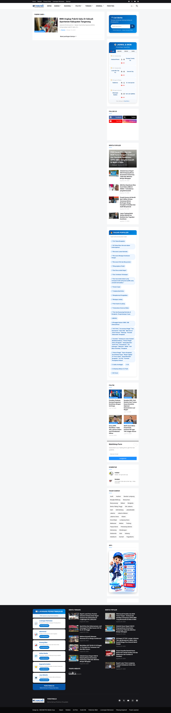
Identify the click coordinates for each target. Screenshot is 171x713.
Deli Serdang (119, 510)
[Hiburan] (130, 129)
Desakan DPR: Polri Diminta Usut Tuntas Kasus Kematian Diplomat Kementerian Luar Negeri (130, 405)
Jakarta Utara (114, 516)
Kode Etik (83, 710)
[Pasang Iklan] (129, 573)
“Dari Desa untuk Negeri (119, 270)
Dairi (111, 510)
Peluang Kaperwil (121, 710)
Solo (120, 533)
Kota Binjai (113, 520)
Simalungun (123, 530)
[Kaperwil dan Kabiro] (129, 579)
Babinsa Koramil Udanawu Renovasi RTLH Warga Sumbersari (90, 637)
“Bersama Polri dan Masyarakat (122, 262)
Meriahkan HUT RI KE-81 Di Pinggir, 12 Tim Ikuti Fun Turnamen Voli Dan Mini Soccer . (91, 647)
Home (34, 1)
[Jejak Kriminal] (116, 136)
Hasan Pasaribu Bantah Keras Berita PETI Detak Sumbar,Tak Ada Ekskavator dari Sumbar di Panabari (127, 653)
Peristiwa (110, 6)
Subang (127, 533)
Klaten (124, 516)
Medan (121, 523)
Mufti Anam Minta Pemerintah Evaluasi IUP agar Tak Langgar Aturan (130, 428)
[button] (132, 6)
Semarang (113, 530)
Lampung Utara (124, 520)
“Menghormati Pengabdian (120, 295)
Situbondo (113, 533)
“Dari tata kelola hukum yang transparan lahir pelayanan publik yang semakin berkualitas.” (122, 280)
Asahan (118, 496)
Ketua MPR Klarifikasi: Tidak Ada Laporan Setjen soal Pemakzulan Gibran (115, 429)
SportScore (126, 101)
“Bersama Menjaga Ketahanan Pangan (121, 256)
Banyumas (126, 500)
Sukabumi (113, 537)
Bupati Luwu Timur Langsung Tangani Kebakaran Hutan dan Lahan (125, 665)
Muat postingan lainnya (67, 36)
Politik (78, 6)
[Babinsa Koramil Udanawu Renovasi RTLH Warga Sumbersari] (73, 639)
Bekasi (123, 503)
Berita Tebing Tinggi (116, 506)
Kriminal (99, 6)
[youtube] (135, 1)
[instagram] (132, 700)
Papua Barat (114, 526)
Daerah (57, 6)
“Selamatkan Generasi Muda (121, 308)
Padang (128, 523)
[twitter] (132, 1)
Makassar (113, 523)
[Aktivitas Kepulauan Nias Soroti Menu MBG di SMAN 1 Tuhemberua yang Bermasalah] (114, 187)
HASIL (133, 51)
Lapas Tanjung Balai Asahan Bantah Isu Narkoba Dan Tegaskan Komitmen (127, 216)
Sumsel (121, 537)
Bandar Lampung (129, 496)
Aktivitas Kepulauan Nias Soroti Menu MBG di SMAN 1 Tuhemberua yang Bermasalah (128, 187)
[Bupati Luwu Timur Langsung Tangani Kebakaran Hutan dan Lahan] (110, 665)
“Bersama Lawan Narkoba (120, 251)
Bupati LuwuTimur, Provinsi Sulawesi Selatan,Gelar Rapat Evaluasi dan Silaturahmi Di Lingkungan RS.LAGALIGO (89, 616)
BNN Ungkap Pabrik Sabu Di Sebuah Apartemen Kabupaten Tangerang (76, 20)
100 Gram (115, 373)
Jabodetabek (130, 510)
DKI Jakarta (128, 506)
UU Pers (75, 710)
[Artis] (116, 132)
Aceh (111, 496)
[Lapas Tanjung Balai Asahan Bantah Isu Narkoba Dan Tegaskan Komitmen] (114, 216)
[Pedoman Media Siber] (130, 125)
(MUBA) (115, 318)
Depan (49, 6)
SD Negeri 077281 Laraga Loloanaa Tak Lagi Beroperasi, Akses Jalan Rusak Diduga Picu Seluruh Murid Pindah (127, 641)
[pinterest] (138, 1)
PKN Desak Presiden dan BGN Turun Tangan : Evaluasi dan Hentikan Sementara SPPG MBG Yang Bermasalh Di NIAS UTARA (126, 616)
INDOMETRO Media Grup (47, 710)
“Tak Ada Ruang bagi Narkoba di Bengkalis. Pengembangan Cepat (121, 313)
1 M (128, 364)
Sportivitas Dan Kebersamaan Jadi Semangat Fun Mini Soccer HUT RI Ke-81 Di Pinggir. (91, 628)
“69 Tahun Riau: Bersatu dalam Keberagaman (121, 246)
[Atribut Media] (129, 576)
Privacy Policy (47, 1)
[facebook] (129, 1)
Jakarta (112, 513)
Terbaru (88, 6)
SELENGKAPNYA (44, 625)
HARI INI (119, 51)
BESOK (126, 51)
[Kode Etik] (116, 129)
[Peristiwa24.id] (129, 583)
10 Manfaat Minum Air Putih (120, 369)
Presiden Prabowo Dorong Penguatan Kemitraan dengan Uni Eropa (115, 403)
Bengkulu (130, 503)
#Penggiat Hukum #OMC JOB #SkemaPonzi (120, 323)
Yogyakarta (130, 537)
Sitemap (68, 1)
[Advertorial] (129, 569)
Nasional (67, 6)
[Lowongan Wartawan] (129, 566)
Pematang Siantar (126, 526)
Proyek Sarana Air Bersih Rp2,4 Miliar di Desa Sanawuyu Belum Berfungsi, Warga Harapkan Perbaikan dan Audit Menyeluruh (128, 202)
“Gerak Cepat (116, 287)
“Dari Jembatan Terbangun (120, 274)
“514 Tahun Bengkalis (119, 241)
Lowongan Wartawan (58, 1)
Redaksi (40, 1)
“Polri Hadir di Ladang (119, 303)
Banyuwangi (114, 503)
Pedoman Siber (93, 710)
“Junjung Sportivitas (118, 291)
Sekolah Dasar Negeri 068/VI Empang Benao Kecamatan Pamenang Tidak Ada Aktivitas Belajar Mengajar (127, 174)
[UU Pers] (116, 125)
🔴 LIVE (112, 51)
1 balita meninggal (118, 364)
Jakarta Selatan (123, 513)
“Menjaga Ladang (117, 299)
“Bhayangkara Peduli (118, 266)
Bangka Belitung (115, 500)
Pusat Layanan (134, 710)
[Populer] (130, 132)
